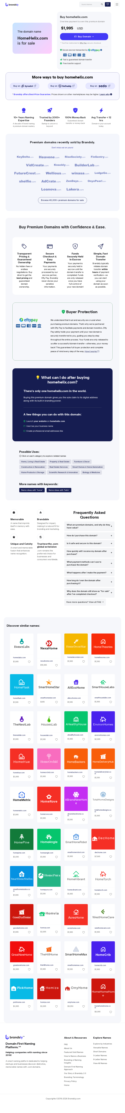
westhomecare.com (102, 928)
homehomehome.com (103, 1007)
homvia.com (45, 928)
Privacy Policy (70, 1081)
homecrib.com (100, 965)
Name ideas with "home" (32, 490)
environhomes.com (102, 735)
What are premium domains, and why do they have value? (88, 526)
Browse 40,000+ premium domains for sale (62, 200)
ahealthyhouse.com (75, 735)
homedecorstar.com (75, 657)
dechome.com (100, 852)
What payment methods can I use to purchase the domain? (84, 563)
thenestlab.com (19, 735)
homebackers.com (75, 772)
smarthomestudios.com (21, 890)
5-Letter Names (100, 1055)
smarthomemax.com (75, 965)
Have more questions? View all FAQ (84, 602)
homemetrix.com (19, 811)
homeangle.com (46, 853)
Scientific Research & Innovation (63, 472)
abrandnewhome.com (76, 815)
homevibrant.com (74, 890)
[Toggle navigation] (117, 4)
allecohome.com (74, 698)
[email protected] (71, 431)
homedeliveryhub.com (103, 772)
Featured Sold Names (73, 1052)
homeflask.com (19, 698)
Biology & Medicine (91, 472)
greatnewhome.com (21, 965)
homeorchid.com (47, 772)
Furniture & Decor (82, 462)
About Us (68, 1048)
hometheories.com (102, 657)
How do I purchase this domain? (82, 536)
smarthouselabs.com (103, 698)
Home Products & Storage (32, 472)
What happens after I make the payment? (86, 573)
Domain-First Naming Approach (73, 1068)
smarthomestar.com (48, 698)
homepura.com (46, 890)
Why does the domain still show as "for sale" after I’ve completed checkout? (88, 592)
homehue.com (19, 772)
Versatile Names (100, 1048)
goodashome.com (20, 928)
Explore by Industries (102, 1044)
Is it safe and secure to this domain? (84, 543)
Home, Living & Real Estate (33, 462)
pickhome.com (19, 1002)
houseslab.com (46, 735)
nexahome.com (46, 661)
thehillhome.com (46, 965)
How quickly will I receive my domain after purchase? (87, 552)
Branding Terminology (74, 1077)
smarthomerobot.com (76, 852)
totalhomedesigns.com (103, 811)
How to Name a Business (75, 1056)
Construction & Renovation (33, 467)
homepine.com (19, 853)
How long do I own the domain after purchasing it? (84, 581)
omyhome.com (73, 1002)
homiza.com (45, 1002)
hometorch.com (101, 890)
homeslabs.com (19, 657)
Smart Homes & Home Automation (88, 467)
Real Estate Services (59, 467)
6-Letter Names (100, 1059)
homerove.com (46, 814)
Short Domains (99, 1052)
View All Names (100, 1063)
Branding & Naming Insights (72, 1061)
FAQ (66, 1044)
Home (66, 1085)
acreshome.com (74, 928)
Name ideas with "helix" (59, 490)
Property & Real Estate (59, 462)
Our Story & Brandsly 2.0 (75, 1073)
